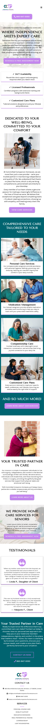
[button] (41, 7)
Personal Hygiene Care (22, 709)
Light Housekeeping (22, 723)
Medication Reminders (22, 715)
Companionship (22, 721)
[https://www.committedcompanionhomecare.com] (22, 676)
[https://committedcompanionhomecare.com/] (8, 7)
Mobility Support (22, 712)
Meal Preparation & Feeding (22, 718)
